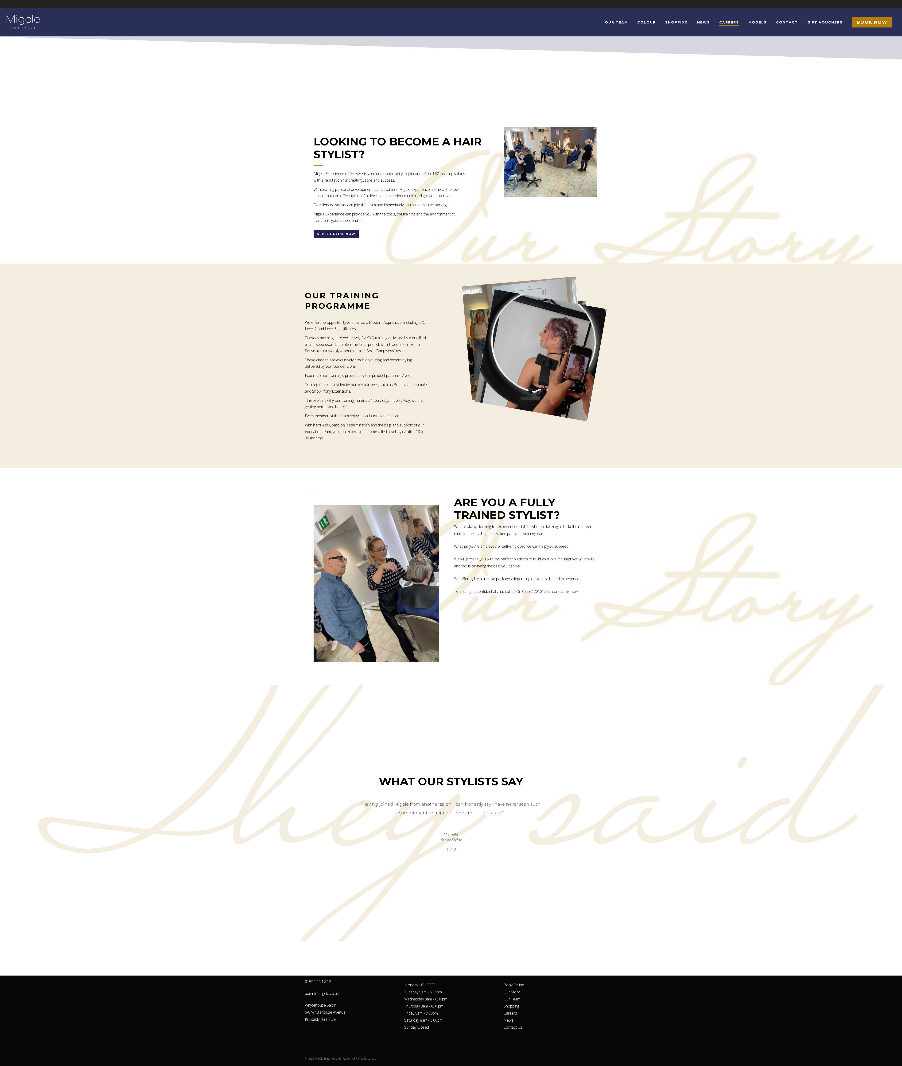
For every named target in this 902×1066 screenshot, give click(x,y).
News (508, 1020)
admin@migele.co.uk (321, 993)
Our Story (512, 992)
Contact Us (513, 1027)
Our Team (512, 999)
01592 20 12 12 (318, 981)
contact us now (565, 591)
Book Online (514, 985)
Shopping (511, 1006)
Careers (510, 1013)
